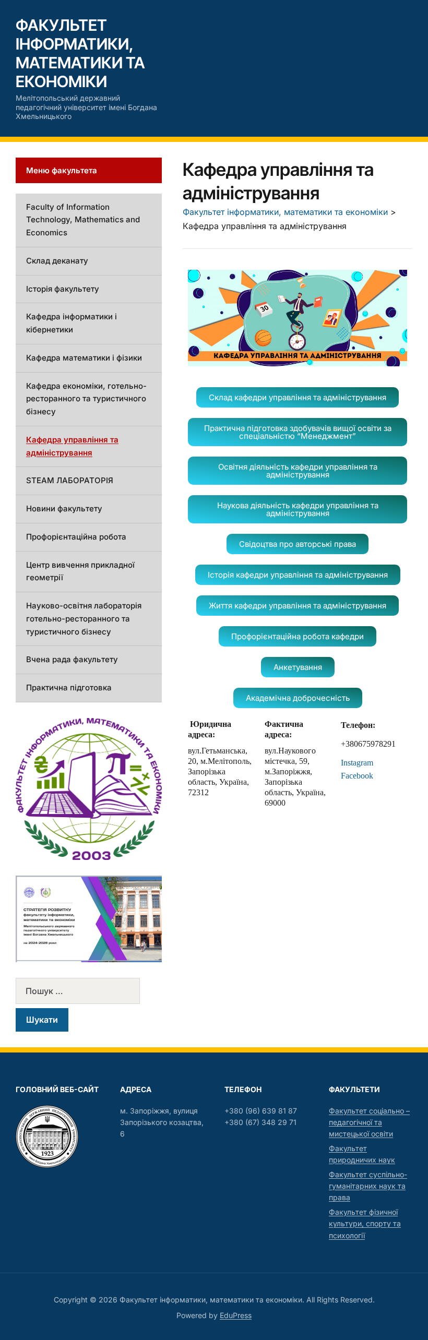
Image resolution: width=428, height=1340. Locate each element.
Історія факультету (62, 289)
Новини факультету (64, 508)
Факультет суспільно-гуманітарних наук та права (368, 1186)
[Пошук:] (89, 991)
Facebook (357, 775)
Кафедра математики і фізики (84, 358)
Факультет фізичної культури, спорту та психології (365, 1223)
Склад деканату (57, 261)
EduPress (236, 1315)
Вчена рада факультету (72, 659)
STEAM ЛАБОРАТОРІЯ (69, 480)
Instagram (358, 762)
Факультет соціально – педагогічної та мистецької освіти (369, 1122)
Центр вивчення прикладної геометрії (80, 571)
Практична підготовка (69, 687)
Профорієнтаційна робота (76, 537)
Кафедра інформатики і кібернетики (71, 323)
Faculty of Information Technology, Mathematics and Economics (83, 220)
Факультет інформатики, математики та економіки (80, 53)
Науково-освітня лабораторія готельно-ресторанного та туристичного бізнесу (83, 619)
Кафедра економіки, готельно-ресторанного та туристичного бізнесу (86, 399)
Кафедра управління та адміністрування (72, 446)
